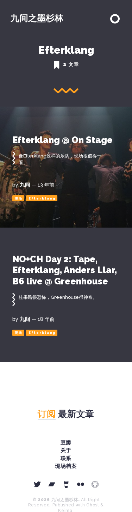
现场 (19, 198)
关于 (66, 450)
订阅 (47, 414)
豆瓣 (66, 442)
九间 (25, 185)
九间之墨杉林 (37, 18)
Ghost (92, 505)
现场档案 (66, 466)
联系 (66, 458)
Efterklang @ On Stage (62, 140)
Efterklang (42, 198)
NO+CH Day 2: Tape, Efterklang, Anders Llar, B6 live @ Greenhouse (64, 270)
